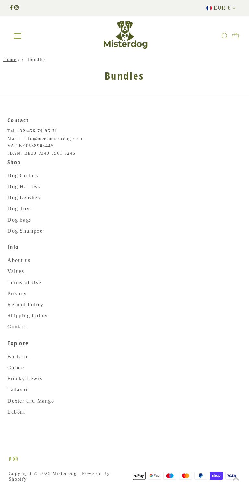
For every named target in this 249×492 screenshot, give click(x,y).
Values (15, 271)
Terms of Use (24, 282)
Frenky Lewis (24, 378)
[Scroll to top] (236, 479)
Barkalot (18, 356)
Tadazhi (17, 389)
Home (9, 59)
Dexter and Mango (30, 401)
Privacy (17, 293)
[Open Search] (225, 36)
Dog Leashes (23, 197)
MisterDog (65, 473)
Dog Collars (22, 175)
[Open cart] (235, 36)
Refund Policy (25, 304)
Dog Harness (23, 186)
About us (18, 260)
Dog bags (19, 220)
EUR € (222, 8)
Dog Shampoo (25, 231)
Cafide (15, 367)
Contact (17, 326)
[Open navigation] (36, 36)
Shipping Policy (27, 315)
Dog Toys (19, 208)
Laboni (16, 412)
